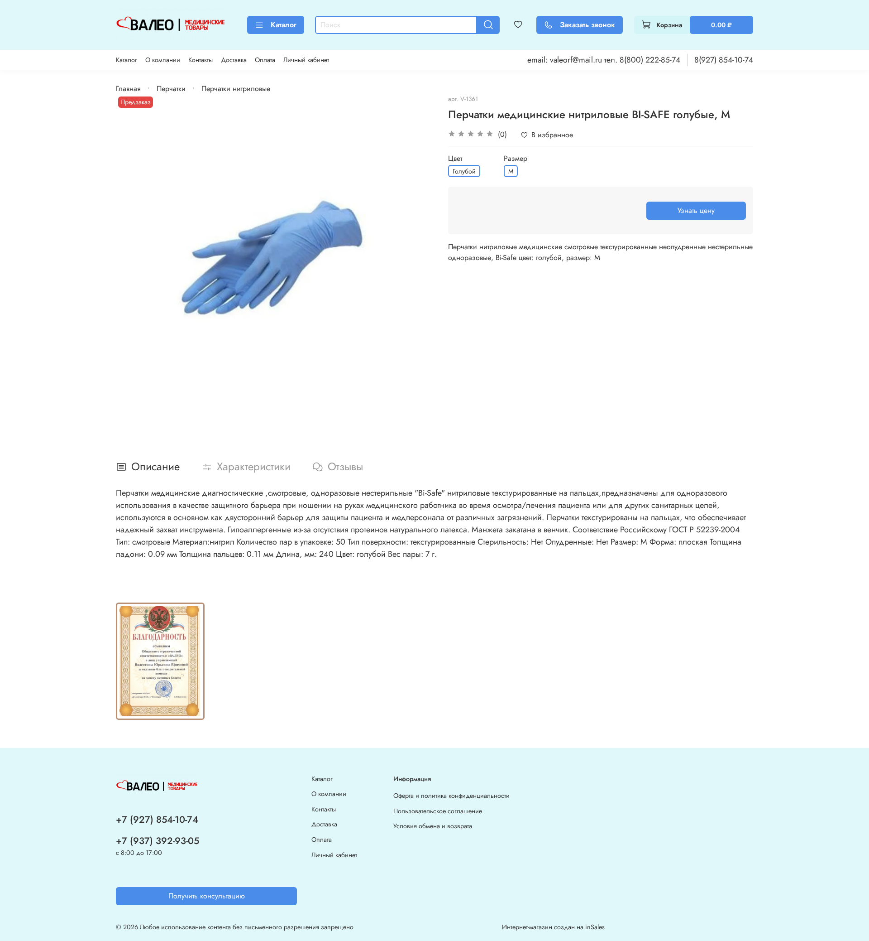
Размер (515, 158)
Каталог (283, 24)
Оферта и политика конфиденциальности (451, 795)
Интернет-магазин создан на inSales (553, 926)
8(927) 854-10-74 (723, 60)
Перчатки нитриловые (235, 88)
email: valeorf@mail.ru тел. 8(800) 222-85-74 (603, 60)
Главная (128, 88)
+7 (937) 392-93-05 (157, 841)
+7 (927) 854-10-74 (157, 819)
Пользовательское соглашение (437, 811)
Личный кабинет (306, 59)
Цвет (455, 158)
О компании (162, 59)
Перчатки (171, 88)
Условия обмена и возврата (432, 825)
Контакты (200, 59)
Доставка (234, 59)
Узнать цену (696, 210)
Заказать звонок (587, 24)
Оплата (265, 59)
